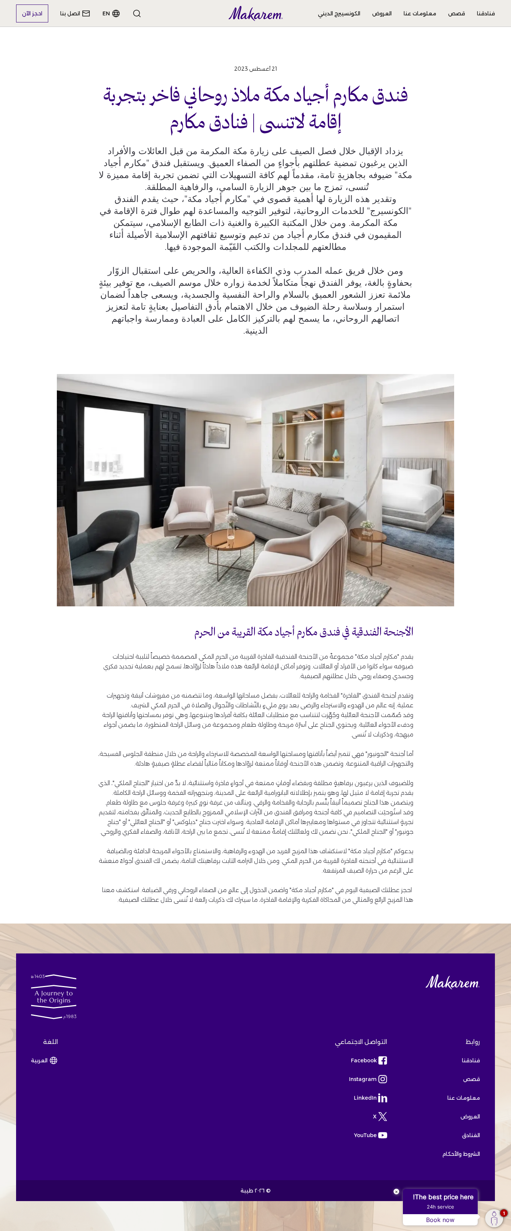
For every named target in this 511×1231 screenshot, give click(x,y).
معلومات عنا (420, 13)
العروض (382, 13)
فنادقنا (486, 13)
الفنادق (471, 1135)
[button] (256, 13)
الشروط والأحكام (461, 1154)
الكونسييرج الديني (339, 13)
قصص (456, 13)
